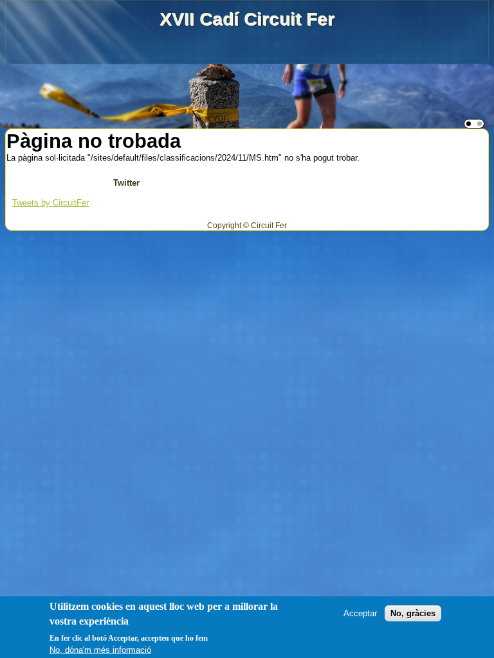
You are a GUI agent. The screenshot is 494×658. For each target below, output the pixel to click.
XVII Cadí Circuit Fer (247, 19)
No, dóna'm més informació (100, 650)
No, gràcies (412, 613)
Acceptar (360, 613)
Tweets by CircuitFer (50, 203)
